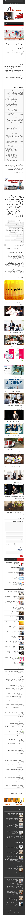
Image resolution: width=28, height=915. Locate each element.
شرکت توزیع (9, 230)
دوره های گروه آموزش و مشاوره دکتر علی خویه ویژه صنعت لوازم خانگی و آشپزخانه (15, 607)
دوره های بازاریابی (20, 228)
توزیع (11, 224)
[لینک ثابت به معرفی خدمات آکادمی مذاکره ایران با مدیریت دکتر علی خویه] (21, 634)
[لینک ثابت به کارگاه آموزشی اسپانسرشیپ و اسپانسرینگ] (21, 619)
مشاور (22, 169)
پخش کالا (21, 222)
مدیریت (18, 59)
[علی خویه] (14, 10)
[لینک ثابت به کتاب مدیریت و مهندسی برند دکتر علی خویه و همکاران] (14, 299)
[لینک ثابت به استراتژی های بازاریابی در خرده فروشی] (21, 580)
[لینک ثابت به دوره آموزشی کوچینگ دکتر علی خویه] (14, 330)
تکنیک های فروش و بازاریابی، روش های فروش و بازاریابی (15, 765)
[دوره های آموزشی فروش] (14, 804)
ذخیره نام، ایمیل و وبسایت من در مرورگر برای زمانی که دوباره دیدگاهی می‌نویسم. (14, 545)
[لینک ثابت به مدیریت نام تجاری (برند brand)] (21, 575)
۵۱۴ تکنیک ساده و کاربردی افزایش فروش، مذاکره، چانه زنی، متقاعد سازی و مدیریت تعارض (12, 653)
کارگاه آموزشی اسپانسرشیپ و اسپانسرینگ (13, 617)
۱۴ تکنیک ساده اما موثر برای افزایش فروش (15, 512)
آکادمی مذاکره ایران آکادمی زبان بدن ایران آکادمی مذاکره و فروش (15, 739)
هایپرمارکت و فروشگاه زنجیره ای (17, 793)
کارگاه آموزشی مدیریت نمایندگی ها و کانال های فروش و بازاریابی (14, 760)
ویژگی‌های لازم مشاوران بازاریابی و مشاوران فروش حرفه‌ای (15, 785)
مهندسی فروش (7, 239)
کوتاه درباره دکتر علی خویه (18, 318)
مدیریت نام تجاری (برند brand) (13, 572)
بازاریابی (8, 89)
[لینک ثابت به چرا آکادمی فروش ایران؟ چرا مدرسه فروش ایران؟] (14, 403)
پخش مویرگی (21, 224)
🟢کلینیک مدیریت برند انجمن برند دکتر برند (16, 747)
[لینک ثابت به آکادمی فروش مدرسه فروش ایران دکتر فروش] (14, 389)
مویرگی (22, 241)
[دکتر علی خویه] (14, 19)
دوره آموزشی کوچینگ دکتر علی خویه (16, 332)
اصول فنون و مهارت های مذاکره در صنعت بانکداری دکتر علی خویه (12, 597)
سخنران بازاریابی (20, 230)
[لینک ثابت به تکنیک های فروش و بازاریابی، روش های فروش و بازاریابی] (14, 463)
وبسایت (21, 539)
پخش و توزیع (16, 224)
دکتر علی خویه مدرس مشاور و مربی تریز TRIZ (16, 685)
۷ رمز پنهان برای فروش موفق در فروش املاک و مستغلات (12, 562)
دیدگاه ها (7, 560)
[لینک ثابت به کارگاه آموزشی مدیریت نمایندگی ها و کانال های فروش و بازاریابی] (14, 447)
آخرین (14, 560)
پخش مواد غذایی (10, 222)
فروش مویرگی (13, 232)
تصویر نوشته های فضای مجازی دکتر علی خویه (14, 436)
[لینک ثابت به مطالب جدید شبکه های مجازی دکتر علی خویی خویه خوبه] (21, 594)
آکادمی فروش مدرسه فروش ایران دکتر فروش (14, 391)
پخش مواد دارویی (16, 222)
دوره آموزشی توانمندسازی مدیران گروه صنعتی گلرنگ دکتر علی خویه (14, 777)
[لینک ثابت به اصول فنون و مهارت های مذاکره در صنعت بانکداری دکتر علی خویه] (21, 599)
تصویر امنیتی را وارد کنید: (11, 550)
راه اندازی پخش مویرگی (12, 228)
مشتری (21, 127)
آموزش (13, 220)
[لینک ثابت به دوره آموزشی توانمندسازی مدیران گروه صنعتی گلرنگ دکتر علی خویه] (14, 494)
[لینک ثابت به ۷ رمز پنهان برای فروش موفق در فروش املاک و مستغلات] (21, 565)
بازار (16, 130)
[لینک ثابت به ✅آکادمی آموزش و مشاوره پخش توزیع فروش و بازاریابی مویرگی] (14, 358)
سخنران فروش (14, 230)
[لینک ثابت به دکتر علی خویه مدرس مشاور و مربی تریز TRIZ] (21, 834)
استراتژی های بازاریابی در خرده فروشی (12, 577)
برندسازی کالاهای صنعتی (14, 567)
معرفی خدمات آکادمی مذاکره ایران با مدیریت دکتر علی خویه (13, 632)
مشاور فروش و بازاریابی (14, 50)
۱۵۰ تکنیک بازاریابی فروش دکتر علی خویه (15, 347)
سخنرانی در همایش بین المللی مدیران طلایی (15, 421)
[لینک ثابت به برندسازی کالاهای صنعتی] (21, 570)
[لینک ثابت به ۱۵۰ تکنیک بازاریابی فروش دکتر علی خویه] (14, 344)
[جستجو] (5, 1)
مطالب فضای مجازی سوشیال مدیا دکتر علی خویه (15, 693)
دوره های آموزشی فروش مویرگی (14, 52)
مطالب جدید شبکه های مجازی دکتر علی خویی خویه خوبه (12, 592)
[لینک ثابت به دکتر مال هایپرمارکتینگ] (14, 374)
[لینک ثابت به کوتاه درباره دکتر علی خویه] (14, 316)
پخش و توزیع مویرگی (19, 51)
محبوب (20, 560)
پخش (10, 220)
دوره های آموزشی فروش (12, 226)
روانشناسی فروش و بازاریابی (18, 245)
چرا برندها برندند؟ (20, 753)
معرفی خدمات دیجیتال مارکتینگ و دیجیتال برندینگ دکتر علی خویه (13, 627)
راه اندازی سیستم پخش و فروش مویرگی (13, 248)
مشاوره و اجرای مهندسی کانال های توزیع (17, 239)
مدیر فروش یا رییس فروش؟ (18, 482)
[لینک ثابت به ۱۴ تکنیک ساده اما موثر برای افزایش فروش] (14, 510)
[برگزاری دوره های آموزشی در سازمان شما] (14, 27)
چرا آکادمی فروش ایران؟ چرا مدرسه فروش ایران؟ (15, 750)
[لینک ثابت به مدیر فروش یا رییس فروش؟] (14, 480)
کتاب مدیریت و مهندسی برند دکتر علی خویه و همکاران (12, 622)
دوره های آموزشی (12, 51)
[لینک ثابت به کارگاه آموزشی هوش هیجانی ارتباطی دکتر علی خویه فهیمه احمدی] (21, 614)
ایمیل (22, 535)
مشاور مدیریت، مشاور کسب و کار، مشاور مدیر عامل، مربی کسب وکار (15, 769)
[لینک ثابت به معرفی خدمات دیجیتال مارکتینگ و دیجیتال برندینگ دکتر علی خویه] (21, 629)
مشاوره (11, 198)
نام (22, 531)
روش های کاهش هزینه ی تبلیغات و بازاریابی (13, 582)
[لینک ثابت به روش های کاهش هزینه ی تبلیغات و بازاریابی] (21, 585)
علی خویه (21, 232)
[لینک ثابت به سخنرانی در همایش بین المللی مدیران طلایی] (14, 419)
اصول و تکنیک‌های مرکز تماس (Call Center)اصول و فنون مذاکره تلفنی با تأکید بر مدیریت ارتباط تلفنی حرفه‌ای (12, 603)
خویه (21, 83)
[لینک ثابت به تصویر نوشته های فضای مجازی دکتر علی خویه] (14, 433)
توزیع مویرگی (7, 224)
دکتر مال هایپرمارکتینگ (19, 377)
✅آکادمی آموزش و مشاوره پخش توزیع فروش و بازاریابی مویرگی (12, 657)
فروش (15, 59)
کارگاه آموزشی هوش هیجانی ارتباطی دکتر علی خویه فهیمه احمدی (12, 612)
